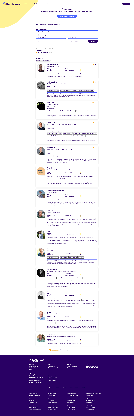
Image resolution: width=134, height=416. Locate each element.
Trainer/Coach (50, 135)
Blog (30, 369)
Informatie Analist (67, 133)
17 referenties (68, 233)
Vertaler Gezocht (32, 400)
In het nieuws (51, 366)
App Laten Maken (70, 402)
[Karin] (41, 105)
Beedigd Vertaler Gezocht (34, 395)
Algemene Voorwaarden (74, 387)
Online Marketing (64, 280)
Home (25, 3)
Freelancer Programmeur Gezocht (36, 410)
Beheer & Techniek (53, 379)
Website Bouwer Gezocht (53, 407)
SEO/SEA (72, 280)
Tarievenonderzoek (53, 368)
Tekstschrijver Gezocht (33, 393)
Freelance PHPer (32, 396)
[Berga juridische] (41, 171)
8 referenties (68, 293)
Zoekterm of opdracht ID (42, 31)
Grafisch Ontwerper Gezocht (73, 405)
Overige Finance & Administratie (85, 73)
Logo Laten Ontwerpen (90, 407)
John (48, 292)
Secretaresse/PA (51, 323)
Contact (83, 387)
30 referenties (68, 69)
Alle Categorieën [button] (40, 24)
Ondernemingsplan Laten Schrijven (36, 409)
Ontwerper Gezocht (71, 407)
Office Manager (71, 110)
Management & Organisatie (55, 376)
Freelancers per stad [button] (53, 24)
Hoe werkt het (33, 3)
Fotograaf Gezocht (52, 393)
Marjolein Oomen (52, 269)
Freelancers (50, 3)
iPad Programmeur (33, 402)
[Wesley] (41, 315)
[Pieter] (41, 68)
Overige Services (52, 380)
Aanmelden (118, 3)
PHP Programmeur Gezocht (72, 395)
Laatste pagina (65, 350)
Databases (81, 257)
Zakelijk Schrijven (67, 176)
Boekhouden (63, 73)
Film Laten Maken (51, 395)
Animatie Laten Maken (33, 398)
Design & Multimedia (34, 379)
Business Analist (58, 133)
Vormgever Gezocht (52, 409)
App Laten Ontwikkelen (71, 393)
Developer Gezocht (90, 409)
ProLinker (41, 361)
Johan (49, 249)
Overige (69, 178)
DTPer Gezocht (51, 403)
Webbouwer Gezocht (33, 407)
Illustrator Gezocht (89, 398)
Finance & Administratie (43, 60)
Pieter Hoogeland (52, 64)
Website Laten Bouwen (52, 402)
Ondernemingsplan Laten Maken (92, 396)
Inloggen (126, 4)
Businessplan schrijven (65, 90)
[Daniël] (41, 193)
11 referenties (68, 253)
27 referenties (68, 195)
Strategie (79, 277)
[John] (41, 295)
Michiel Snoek (51, 211)
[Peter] (41, 234)
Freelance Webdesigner (71, 396)
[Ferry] (41, 338)
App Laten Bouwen (71, 400)
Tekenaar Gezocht (51, 400)
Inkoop (60, 176)
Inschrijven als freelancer (67, 16)
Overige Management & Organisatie (63, 135)
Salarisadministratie (71, 73)
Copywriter (85, 277)
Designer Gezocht (33, 405)
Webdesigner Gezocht (33, 403)
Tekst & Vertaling (33, 376)
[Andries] (41, 85)
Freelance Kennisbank (72, 366)
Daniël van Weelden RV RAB (56, 190)
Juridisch (83, 176)
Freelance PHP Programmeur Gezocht (93, 393)
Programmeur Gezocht (90, 400)
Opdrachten (42, 3)
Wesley (49, 312)
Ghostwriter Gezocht (71, 403)
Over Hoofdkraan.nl (34, 366)
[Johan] (41, 252)
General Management (65, 131)
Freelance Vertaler (89, 395)
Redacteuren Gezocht (52, 398)
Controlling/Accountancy (53, 73)
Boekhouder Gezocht (90, 405)
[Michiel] (41, 214)
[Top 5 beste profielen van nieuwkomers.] (51, 52)
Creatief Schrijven (51, 277)
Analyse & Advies (52, 377)
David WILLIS (51, 122)
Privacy (50, 387)
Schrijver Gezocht (89, 403)
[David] (41, 126)
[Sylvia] (41, 151)
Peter (48, 231)
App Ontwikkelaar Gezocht (53, 396)
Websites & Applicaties (35, 380)
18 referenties (68, 215)
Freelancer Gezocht (71, 409)
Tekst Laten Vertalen (71, 398)
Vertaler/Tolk (50, 178)
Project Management (88, 131)
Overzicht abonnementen (73, 368)
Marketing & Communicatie (36, 377)
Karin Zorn (50, 102)
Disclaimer (57, 387)
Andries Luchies (52, 82)
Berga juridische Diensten (55, 168)
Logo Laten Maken (52, 405)
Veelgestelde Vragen (34, 368)
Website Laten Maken (90, 402)
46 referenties (68, 172)
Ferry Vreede (51, 335)
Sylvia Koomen (51, 147)
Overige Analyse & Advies (79, 135)
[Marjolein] (41, 272)
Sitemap (64, 387)
